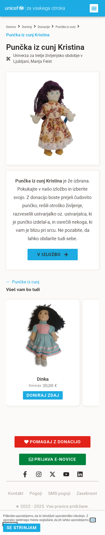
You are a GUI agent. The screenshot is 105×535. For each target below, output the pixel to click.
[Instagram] (39, 474)
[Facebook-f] (25, 474)
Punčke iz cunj (65, 27)
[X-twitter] (52, 474)
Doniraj (27, 27)
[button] (94, 8)
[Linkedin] (80, 474)
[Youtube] (66, 474)
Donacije (44, 27)
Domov (11, 27)
